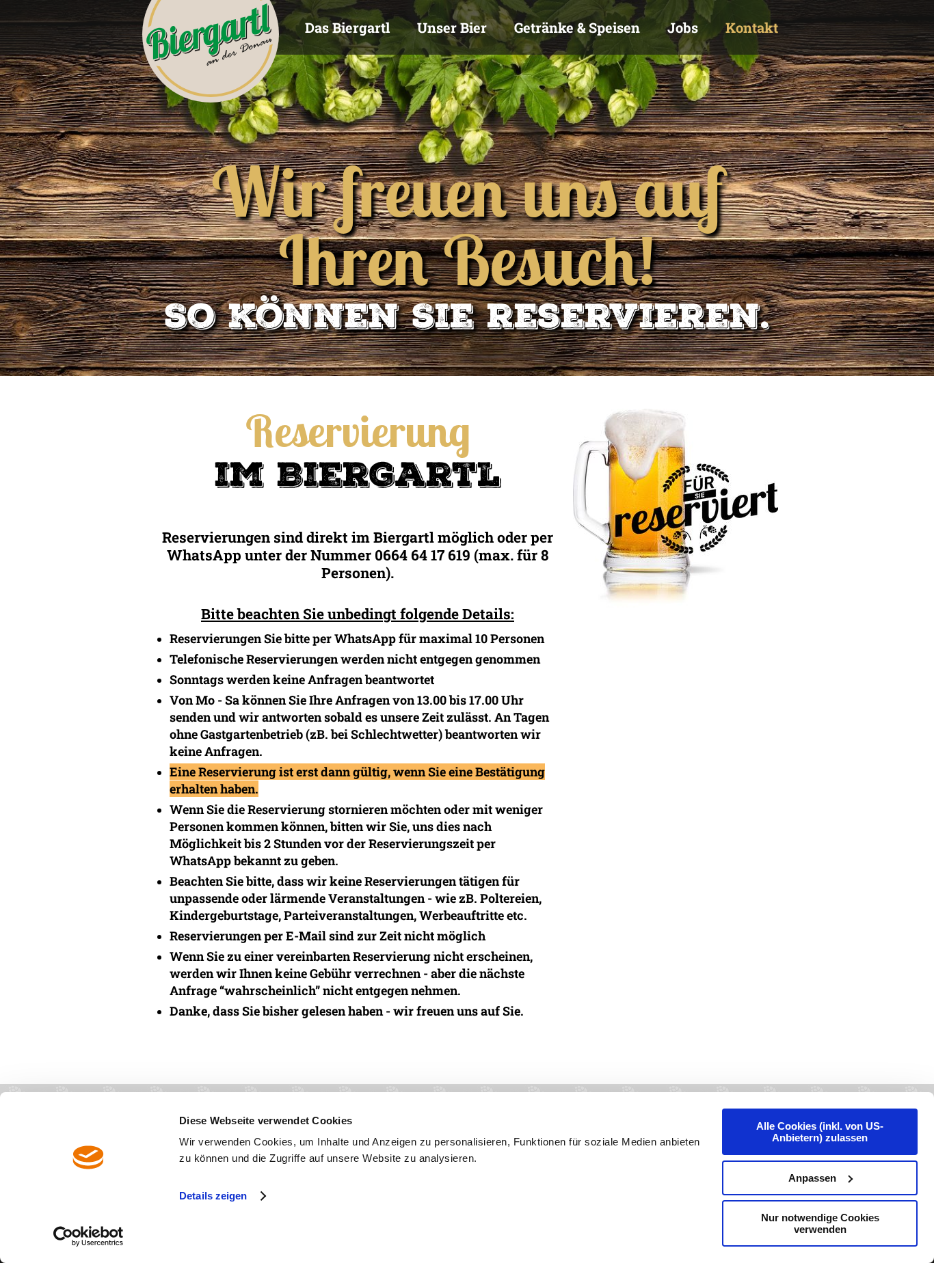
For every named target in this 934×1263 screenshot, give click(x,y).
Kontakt (751, 27)
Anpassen (812, 1178)
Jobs (682, 27)
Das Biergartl (347, 27)
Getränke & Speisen (577, 27)
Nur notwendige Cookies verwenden (820, 1223)
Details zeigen (213, 1195)
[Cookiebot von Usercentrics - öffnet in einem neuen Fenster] (88, 1236)
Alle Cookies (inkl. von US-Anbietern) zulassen (819, 1131)
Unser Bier (452, 27)
